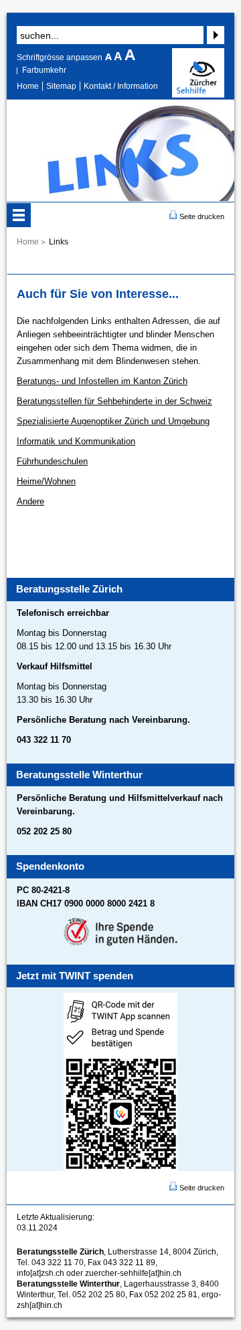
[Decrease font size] (109, 57)
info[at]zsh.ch (40, 1273)
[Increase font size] (130, 57)
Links (58, 241)
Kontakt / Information (121, 86)
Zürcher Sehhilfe (198, 72)
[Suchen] (214, 35)
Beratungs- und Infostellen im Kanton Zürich (102, 381)
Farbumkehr (44, 70)
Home (28, 86)
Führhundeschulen (52, 461)
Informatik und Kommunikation (76, 441)
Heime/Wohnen (46, 481)
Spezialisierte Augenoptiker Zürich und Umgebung (113, 421)
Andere (30, 501)
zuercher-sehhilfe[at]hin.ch (133, 1273)
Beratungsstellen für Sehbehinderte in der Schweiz (114, 401)
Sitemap (61, 86)
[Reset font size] (119, 57)
